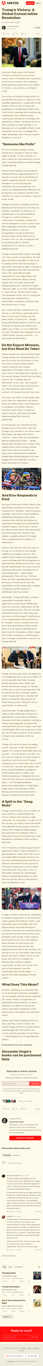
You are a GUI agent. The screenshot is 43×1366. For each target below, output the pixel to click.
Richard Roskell (12, 1175)
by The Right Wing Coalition (12, 1306)
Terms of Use (32, 1089)
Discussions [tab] (19, 1267)
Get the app (32, 1356)
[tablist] (11, 1155)
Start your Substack (15, 1356)
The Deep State (9, 1273)
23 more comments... (9, 1256)
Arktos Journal (16, 1308)
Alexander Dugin (13, 26)
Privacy (23, 1348)
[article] (21, 1277)
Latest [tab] (10, 1267)
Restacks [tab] (16, 1155)
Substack (10, 1361)
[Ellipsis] (40, 1175)
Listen (38, 28)
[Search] (39, 1267)
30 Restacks (29, 1101)
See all (6, 1317)
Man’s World (30, 829)
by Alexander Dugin (9, 1276)
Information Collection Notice (23, 1091)
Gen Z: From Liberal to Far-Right (14, 1301)
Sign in (38, 3)
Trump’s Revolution (11, 1287)
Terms (29, 1348)
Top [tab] (4, 1267)
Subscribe (30, 3)
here (5, 1059)
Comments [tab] (7, 1155)
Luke (8, 1216)
